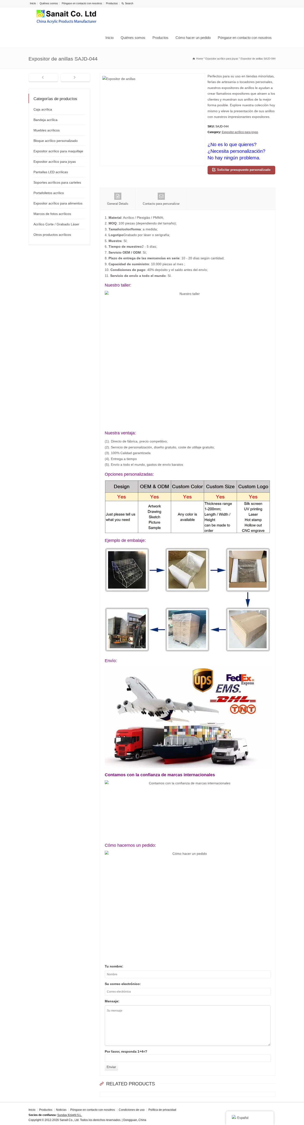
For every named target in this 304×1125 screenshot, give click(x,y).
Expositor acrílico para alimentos (57, 203)
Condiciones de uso (132, 1109)
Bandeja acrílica (45, 120)
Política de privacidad (162, 1109)
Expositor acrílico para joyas (240, 132)
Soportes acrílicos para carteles (57, 182)
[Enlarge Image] (152, 76)
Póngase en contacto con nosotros (82, 3)
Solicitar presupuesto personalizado (244, 170)
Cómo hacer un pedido (193, 38)
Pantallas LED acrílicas (50, 172)
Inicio (33, 3)
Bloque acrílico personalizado (55, 141)
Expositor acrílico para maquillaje (58, 151)
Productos (112, 3)
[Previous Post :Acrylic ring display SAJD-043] (43, 77)
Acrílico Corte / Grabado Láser (56, 224)
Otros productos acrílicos (52, 235)
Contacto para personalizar (161, 203)
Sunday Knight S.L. (69, 1115)
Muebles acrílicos (46, 130)
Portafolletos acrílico (48, 193)
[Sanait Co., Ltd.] (66, 17)
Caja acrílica (42, 109)
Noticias (61, 1109)
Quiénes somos (49, 3)
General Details (117, 203)
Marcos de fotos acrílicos (52, 214)
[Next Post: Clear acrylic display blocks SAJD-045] (75, 77)
